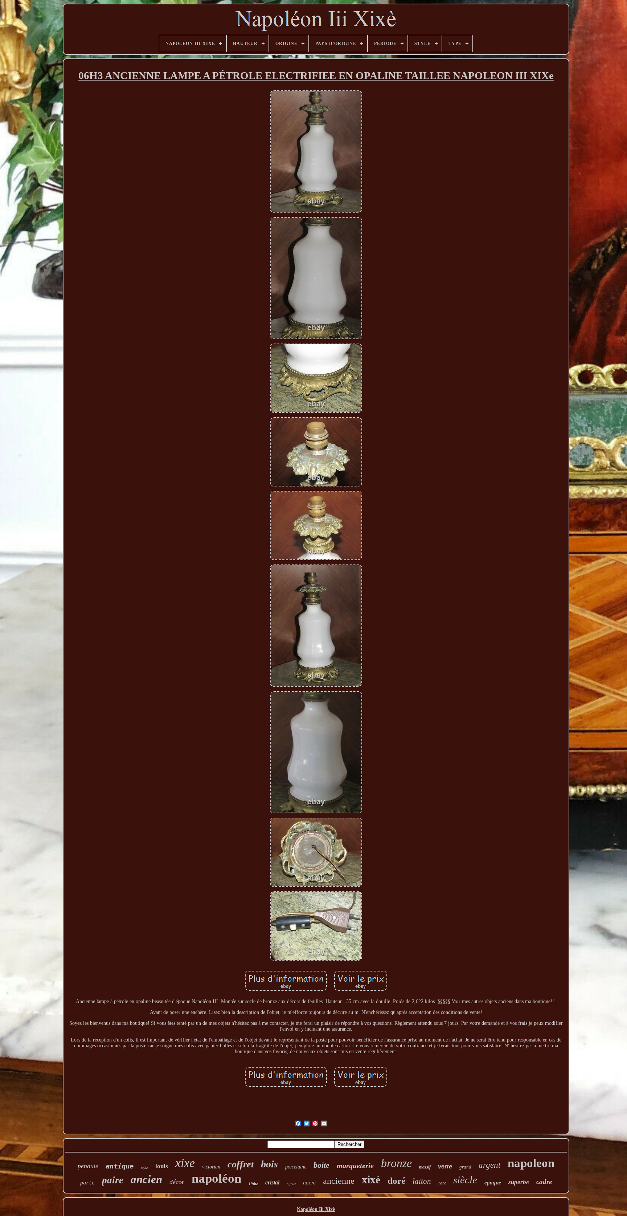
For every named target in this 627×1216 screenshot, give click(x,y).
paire (112, 1180)
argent (489, 1165)
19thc (253, 1184)
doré (396, 1181)
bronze (396, 1163)
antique (120, 1166)
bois (269, 1164)
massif (425, 1167)
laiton (422, 1181)
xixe (185, 1163)
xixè (371, 1180)
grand (465, 1167)
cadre (544, 1182)
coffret (241, 1164)
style (144, 1168)
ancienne (339, 1181)
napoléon (216, 1178)
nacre (309, 1183)
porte (87, 1183)
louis (161, 1166)
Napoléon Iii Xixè (316, 1209)
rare (442, 1183)
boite (321, 1165)
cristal (272, 1182)
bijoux (291, 1184)
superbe (518, 1182)
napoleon (531, 1163)
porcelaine (295, 1167)
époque (492, 1183)
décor (176, 1182)
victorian (211, 1167)
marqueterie (355, 1166)
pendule (88, 1166)
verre (445, 1166)
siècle (465, 1180)
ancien (146, 1179)
